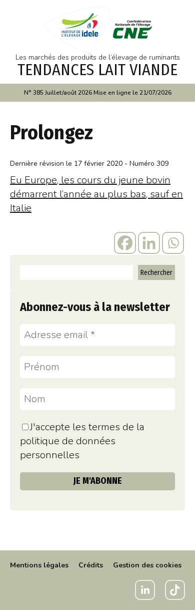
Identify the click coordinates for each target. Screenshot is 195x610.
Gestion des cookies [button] (147, 565)
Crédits (90, 565)
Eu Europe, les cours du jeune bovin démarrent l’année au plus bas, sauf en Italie (96, 194)
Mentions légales (39, 565)
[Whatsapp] (173, 243)
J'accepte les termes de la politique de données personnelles (82, 441)
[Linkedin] (149, 243)
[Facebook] (125, 243)
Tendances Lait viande (98, 69)
